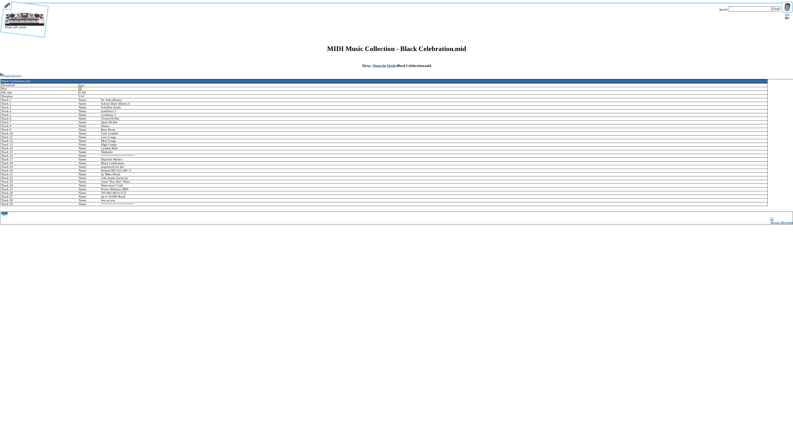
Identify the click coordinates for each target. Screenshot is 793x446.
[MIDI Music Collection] (24, 37)
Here (81, 85)
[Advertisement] (415, 24)
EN (787, 14)
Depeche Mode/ (385, 66)
